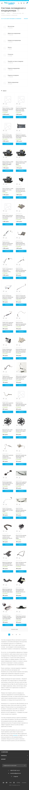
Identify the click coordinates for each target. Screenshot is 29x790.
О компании (4, 752)
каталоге (15, 735)
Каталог (3, 759)
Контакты (4, 755)
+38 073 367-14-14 (15, 770)
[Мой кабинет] (24, 3)
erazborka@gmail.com (15, 773)
